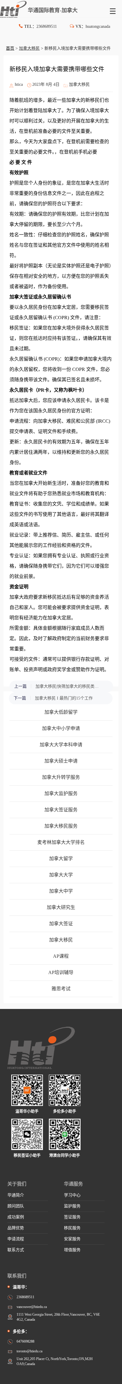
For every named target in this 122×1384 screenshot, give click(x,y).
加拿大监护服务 (61, 793)
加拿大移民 (29, 48)
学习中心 (72, 1195)
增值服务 (72, 1250)
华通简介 (15, 1195)
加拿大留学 (61, 858)
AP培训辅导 (60, 972)
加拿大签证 (61, 923)
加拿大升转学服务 (61, 777)
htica (19, 84)
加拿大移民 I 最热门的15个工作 (64, 698)
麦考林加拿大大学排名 (61, 842)
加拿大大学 (61, 874)
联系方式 (15, 1250)
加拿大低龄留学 (61, 712)
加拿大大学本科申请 (61, 744)
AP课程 (61, 956)
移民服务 (72, 1228)
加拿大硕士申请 (61, 760)
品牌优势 (15, 1228)
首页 (10, 48)
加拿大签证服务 (61, 809)
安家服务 (72, 1239)
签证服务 (72, 1217)
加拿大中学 (61, 891)
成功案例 (15, 1217)
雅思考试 (61, 988)
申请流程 (15, 1239)
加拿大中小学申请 (61, 728)
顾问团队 (15, 1206)
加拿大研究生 (61, 907)
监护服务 (72, 1206)
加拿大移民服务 (61, 826)
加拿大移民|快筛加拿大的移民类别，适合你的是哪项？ (69, 686)
